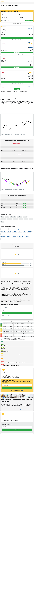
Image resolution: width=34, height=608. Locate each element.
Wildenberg (3, 234)
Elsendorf (7, 239)
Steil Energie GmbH (30, 28)
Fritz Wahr (29, 86)
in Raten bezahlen (31, 47)
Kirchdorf (8, 236)
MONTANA (29, 42)
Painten (20, 231)
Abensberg (28, 234)
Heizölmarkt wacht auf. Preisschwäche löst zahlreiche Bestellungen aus (12, 409)
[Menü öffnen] (33, 1)
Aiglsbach (19, 229)
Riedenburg (27, 236)
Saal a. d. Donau (12, 229)
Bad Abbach (3, 231)
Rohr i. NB (9, 231)
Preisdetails (6, 50)
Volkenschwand (25, 229)
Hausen (17, 234)
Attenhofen (3, 236)
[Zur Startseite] (2, 1)
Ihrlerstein (14, 236)
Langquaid (14, 231)
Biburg (8, 234)
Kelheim (2, 239)
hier (22, 390)
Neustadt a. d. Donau (4, 229)
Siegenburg (23, 234)
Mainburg (29, 231)
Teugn (13, 234)
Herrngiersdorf (20, 236)
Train (24, 231)
